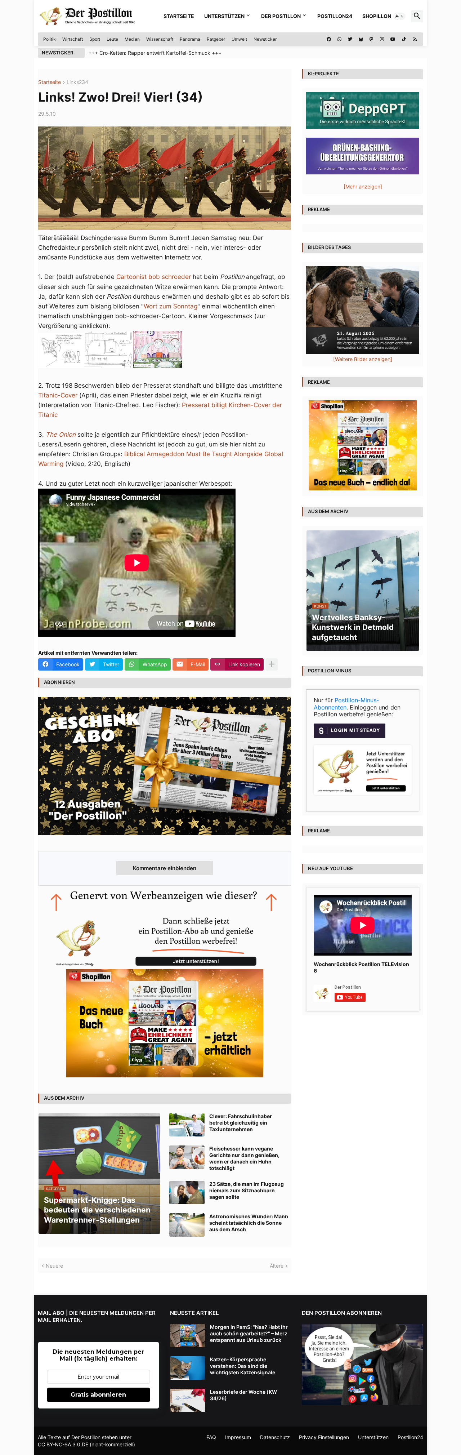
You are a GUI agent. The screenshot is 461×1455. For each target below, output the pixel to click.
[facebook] (329, 39)
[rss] (415, 39)
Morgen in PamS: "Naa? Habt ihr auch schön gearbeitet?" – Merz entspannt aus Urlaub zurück (249, 1333)
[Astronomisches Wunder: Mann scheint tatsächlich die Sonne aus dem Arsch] (187, 1225)
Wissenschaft (159, 39)
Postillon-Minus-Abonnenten (346, 704)
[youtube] (392, 39)
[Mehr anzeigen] (271, 664)
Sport (94, 39)
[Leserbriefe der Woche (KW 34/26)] (187, 1400)
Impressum (238, 1437)
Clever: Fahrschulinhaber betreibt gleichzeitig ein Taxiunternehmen (240, 1122)
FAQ (211, 1437)
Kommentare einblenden (164, 868)
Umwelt (239, 39)
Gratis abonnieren (98, 1394)
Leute (112, 39)
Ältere (276, 1266)
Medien (132, 39)
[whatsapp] (339, 39)
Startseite (179, 16)
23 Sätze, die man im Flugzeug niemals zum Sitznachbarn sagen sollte (246, 1190)
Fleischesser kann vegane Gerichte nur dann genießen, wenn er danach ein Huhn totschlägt (244, 1158)
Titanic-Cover (57, 395)
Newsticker (265, 39)
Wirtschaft (72, 39)
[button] (399, 16)
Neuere (54, 1266)
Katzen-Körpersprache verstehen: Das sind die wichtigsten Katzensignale (242, 1365)
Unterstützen (224, 16)
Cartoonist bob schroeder (153, 276)
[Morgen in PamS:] (187, 1335)
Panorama (190, 39)
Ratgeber (216, 39)
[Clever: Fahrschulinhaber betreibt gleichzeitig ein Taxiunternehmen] (187, 1124)
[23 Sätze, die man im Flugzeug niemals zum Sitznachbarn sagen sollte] (187, 1192)
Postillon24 (334, 16)
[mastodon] (371, 39)
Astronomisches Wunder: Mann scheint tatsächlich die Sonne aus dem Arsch (248, 1222)
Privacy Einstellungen (324, 1437)
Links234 (77, 82)
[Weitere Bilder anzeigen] (362, 359)
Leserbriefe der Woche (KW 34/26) (243, 1395)
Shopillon (376, 16)
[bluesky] (361, 39)
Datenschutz (275, 1437)
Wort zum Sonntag (170, 306)
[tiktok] (404, 39)
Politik (49, 39)
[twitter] (350, 39)
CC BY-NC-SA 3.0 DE (63, 1444)
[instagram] (382, 39)
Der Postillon (281, 16)
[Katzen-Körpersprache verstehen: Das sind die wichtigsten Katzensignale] (187, 1368)
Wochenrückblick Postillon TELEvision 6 (361, 967)
